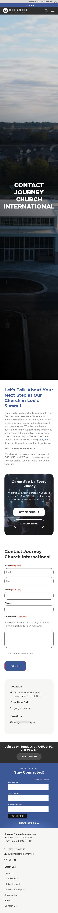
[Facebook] (5, 860)
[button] (46, 10)
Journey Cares (12, 895)
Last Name (13, 793)
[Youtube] (15, 860)
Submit (15, 666)
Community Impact (14, 889)
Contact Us (10, 906)
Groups (8, 873)
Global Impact (12, 884)
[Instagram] (10, 860)
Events (8, 900)
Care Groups (11, 878)
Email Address (15, 804)
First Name (13, 782)
